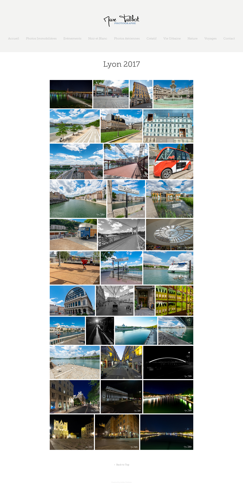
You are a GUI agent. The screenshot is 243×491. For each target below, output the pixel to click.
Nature (193, 38)
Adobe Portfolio (126, 482)
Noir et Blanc (97, 38)
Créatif (152, 38)
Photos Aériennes (127, 38)
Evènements (72, 38)
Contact (229, 38)
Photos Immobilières (41, 38)
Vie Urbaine (172, 38)
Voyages (210, 38)
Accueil (13, 38)
